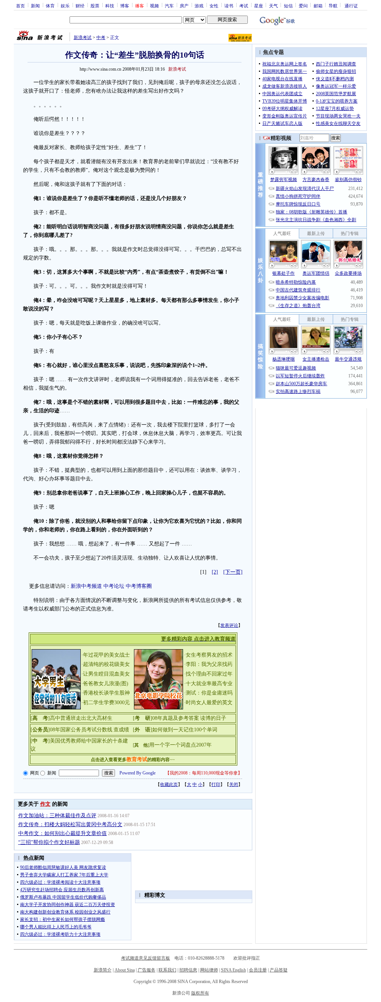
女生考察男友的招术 (209, 655)
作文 (45, 804)
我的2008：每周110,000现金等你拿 (204, 773)
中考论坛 (113, 586)
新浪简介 (103, 970)
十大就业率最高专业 (209, 683)
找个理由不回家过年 (209, 674)
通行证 (351, 5)
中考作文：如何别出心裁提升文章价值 (62, 833)
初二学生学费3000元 (106, 702)
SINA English (233, 970)
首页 (20, 5)
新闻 (35, 5)
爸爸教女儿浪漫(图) (105, 683)
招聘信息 (188, 970)
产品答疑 (279, 970)
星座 (258, 5)
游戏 (199, 5)
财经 (80, 5)
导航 (333, 5)
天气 (273, 5)
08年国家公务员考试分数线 (81, 729)
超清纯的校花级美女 (106, 664)
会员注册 (258, 970)
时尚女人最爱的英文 (209, 702)
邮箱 (318, 5)
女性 (213, 5)
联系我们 (167, 970)
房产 (184, 5)
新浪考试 (83, 37)
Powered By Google (137, 773)
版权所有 (200, 993)
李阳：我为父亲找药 (209, 664)
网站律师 (209, 970)
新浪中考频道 (86, 586)
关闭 (233, 784)
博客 (124, 5)
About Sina (125, 970)
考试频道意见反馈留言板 (145, 958)
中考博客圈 (139, 586)
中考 (100, 37)
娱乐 (65, 5)
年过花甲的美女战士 (106, 655)
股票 (94, 5)
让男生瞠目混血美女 (106, 674)
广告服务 (147, 970)
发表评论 (229, 625)
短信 (288, 5)
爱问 (303, 5)
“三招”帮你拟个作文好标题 (49, 842)
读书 (228, 5)
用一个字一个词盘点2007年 (180, 745)
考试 (243, 5)
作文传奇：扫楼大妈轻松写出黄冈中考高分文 (70, 824)
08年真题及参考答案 (175, 718)
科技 (109, 5)
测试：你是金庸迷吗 (209, 693)
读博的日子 (213, 718)
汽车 (169, 5)
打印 (215, 784)
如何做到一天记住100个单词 (184, 729)
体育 (50, 5)
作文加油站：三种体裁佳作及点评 (57, 815)
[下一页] (233, 572)
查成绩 (121, 729)
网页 (34, 773)
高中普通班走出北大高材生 (81, 718)
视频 (154, 5)
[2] (215, 572)
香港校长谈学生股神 (106, 693)
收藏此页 (169, 784)
